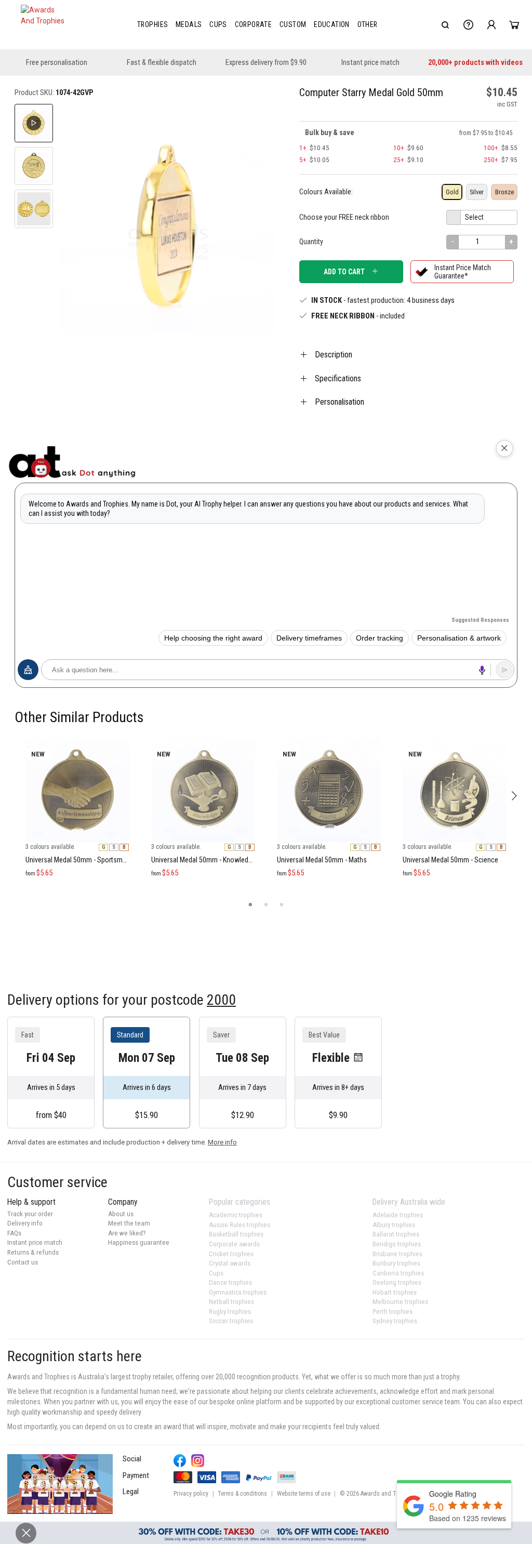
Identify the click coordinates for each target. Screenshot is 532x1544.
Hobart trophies (395, 1292)
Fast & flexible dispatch (161, 62)
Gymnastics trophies (238, 1292)
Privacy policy (191, 1493)
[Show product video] (34, 123)
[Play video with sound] (60, 1483)
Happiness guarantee (138, 1242)
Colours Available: (326, 192)
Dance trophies (230, 1282)
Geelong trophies (397, 1282)
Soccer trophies (231, 1321)
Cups (218, 24)
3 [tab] (281, 905)
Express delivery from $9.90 (266, 62)
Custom (293, 24)
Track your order (30, 1214)
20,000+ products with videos (475, 62)
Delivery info (25, 1223)
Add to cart (344, 272)
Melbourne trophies (400, 1302)
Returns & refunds (33, 1252)
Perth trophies (393, 1311)
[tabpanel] (77, 734)
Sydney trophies (395, 1321)
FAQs (14, 1233)
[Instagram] (197, 1460)
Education (332, 24)
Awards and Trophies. (389, 1493)
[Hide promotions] (26, 1533)
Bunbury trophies (396, 1263)
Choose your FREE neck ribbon (344, 217)
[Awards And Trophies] (43, 25)
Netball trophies (231, 1302)
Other (367, 24)
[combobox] (445, 25)
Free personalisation (56, 62)
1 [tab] (250, 905)
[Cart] (514, 25)
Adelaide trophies (398, 1215)
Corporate (253, 24)
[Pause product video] (256, 123)
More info (222, 1142)
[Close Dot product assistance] (504, 448)
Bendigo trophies (397, 1244)
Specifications (338, 378)
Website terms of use (303, 1493)
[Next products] (514, 796)
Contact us (22, 1262)
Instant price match (370, 62)
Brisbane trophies (397, 1254)
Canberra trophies (398, 1273)
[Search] (445, 25)
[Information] (468, 25)
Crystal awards (229, 1263)
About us (121, 1214)
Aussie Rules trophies (239, 1225)
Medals (189, 24)
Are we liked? (127, 1233)
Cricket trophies (231, 1254)
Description (333, 355)
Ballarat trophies (396, 1234)
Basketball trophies (236, 1234)
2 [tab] (266, 905)
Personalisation (339, 402)
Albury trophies (394, 1225)
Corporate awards (234, 1244)
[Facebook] (180, 1460)
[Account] (491, 25)
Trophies (152, 24)
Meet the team (129, 1223)
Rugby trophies (230, 1311)
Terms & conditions (242, 1493)
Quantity (311, 241)
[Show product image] (34, 166)
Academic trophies (235, 1215)
